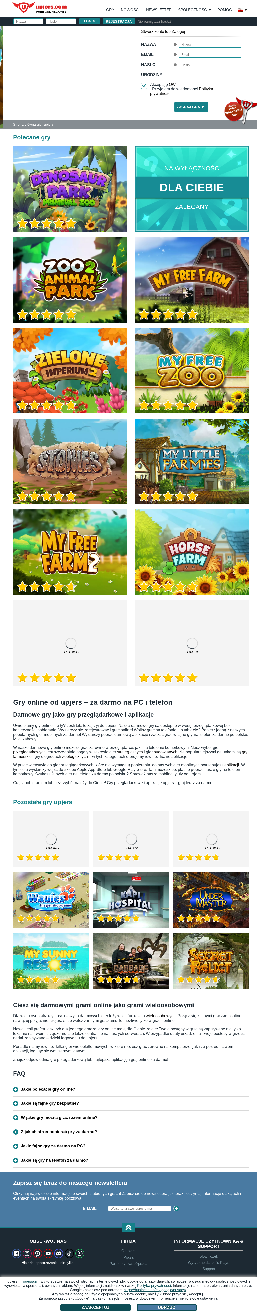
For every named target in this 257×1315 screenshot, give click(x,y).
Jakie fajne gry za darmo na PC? (53, 1146)
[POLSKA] (242, 10)
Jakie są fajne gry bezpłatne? (50, 1103)
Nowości (130, 10)
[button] (128, 1228)
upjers (39, 7)
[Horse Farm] (192, 552)
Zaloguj (178, 31)
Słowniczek (208, 1256)
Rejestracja (119, 21)
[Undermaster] (211, 900)
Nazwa (148, 44)
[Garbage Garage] (131, 961)
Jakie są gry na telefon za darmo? (54, 1160)
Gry (110, 10)
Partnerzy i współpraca (128, 1263)
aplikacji (231, 765)
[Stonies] (70, 461)
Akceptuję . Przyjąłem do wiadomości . (181, 89)
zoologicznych (75, 756)
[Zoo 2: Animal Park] (1, 76)
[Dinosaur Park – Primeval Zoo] (70, 189)
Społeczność (192, 10)
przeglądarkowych (29, 752)
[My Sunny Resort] (51, 961)
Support (208, 1269)
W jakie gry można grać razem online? (59, 1117)
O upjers (128, 1251)
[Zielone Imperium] (211, 839)
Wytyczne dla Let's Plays (208, 1262)
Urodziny (151, 75)
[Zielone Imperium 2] (70, 370)
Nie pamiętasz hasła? (155, 21)
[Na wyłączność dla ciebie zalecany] (192, 189)
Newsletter (159, 10)
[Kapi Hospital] (131, 900)
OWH (174, 84)
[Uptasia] (131, 839)
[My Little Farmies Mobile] (192, 643)
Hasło (148, 65)
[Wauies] (51, 900)
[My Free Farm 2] (70, 552)
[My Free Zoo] (192, 370)
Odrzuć (166, 1307)
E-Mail (90, 1208)
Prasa (128, 1257)
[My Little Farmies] (192, 461)
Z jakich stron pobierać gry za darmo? (59, 1131)
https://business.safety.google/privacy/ (155, 1290)
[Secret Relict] (211, 961)
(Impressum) (29, 1281)
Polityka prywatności (154, 1285)
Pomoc (224, 10)
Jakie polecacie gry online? (48, 1089)
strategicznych (130, 752)
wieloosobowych (161, 1016)
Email (147, 54)
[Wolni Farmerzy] (192, 280)
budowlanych (165, 752)
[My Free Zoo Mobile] (70, 643)
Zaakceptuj (95, 1307)
